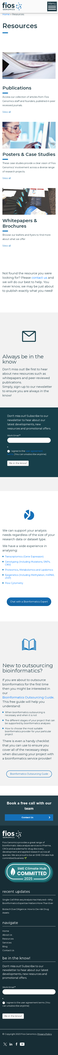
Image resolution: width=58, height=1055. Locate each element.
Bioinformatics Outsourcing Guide (27, 697)
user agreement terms (32, 1002)
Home (6, 14)
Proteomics (11, 569)
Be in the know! (18, 463)
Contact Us (27, 817)
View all (6, 112)
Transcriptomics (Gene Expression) (24, 556)
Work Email (13, 435)
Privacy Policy (44, 1034)
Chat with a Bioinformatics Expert (29, 601)
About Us (7, 935)
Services (6, 942)
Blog (4, 946)
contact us (39, 278)
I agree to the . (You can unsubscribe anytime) (26, 452)
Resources (8, 938)
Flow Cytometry (14, 583)
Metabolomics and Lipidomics (36, 569)
